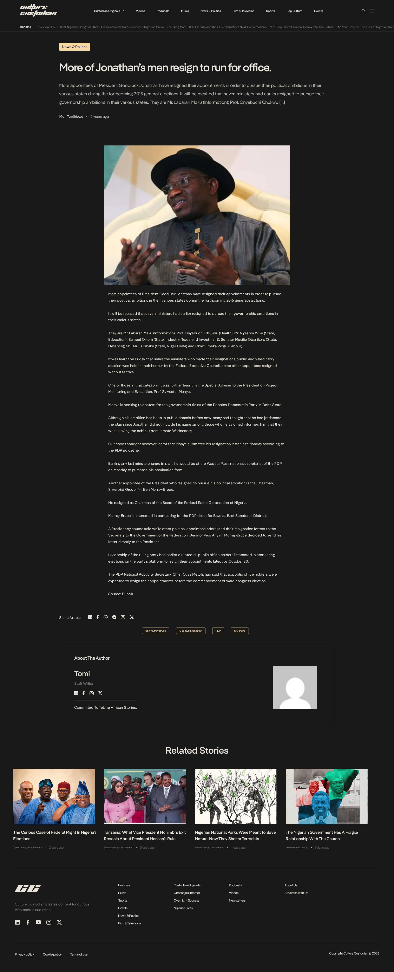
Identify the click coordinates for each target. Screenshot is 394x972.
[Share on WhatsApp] (106, 617)
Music (185, 11)
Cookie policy (52, 954)
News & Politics (211, 11)
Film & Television (243, 11)
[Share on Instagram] (123, 617)
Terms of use (78, 954)
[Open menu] (371, 11)
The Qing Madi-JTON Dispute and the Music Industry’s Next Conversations (202, 27)
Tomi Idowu (75, 116)
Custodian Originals (107, 11)
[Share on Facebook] (98, 617)
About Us (290, 885)
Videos (140, 11)
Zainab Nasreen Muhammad (27, 847)
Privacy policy (24, 954)
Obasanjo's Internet (187, 893)
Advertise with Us (296, 893)
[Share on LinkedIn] (90, 617)
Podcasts (163, 11)
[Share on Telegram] (114, 617)
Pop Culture (294, 11)
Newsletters (237, 900)
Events (318, 11)
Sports (270, 11)
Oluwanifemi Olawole (297, 847)
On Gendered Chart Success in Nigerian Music (118, 27)
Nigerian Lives (183, 908)
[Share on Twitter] (132, 617)
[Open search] (363, 11)
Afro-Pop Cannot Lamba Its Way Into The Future (287, 27)
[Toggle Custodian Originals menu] (124, 10)
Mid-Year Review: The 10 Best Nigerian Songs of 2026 (48, 27)
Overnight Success (186, 900)
